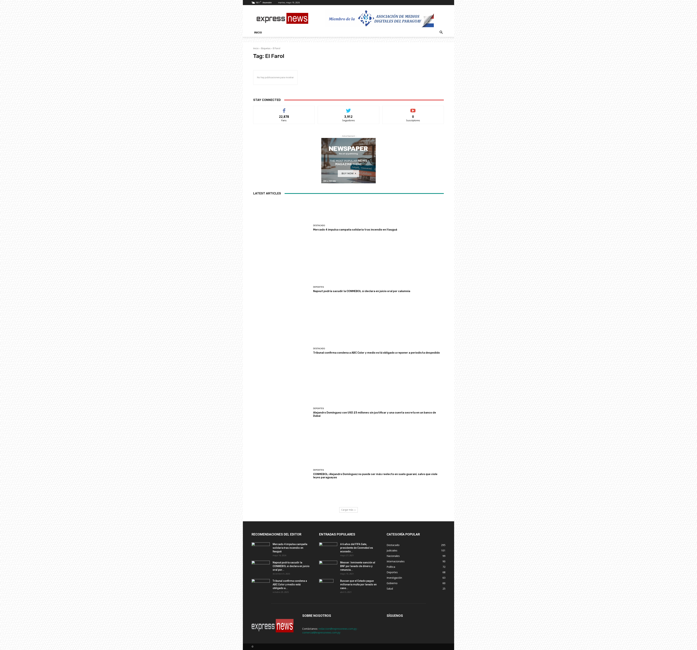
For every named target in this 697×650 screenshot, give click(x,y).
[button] (441, 32)
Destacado (319, 226)
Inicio (258, 32)
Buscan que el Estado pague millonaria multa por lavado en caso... (358, 584)
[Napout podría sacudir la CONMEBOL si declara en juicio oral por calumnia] (281, 289)
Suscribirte (413, 108)
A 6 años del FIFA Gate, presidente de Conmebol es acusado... (356, 548)
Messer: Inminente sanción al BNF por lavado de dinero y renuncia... (357, 566)
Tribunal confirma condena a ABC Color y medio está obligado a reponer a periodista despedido (376, 352)
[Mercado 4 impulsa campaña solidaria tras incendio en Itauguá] (281, 227)
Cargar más (347, 509)
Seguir (348, 108)
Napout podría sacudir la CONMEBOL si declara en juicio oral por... (291, 566)
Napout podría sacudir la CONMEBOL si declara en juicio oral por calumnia (361, 291)
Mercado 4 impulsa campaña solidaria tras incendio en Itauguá (355, 229)
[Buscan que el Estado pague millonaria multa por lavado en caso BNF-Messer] (326, 585)
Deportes (318, 287)
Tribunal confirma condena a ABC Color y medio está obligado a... (290, 584)
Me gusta (284, 108)
